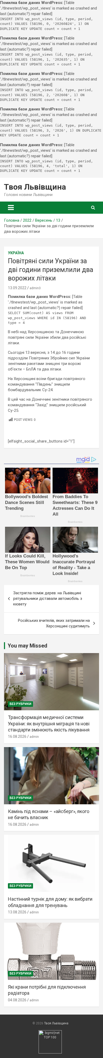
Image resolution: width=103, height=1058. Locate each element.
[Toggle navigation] (11, 208)
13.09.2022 (17, 288)
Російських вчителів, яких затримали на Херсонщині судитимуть (54, 623)
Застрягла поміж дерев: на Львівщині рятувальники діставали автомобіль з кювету (47, 598)
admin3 (35, 288)
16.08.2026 (17, 736)
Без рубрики (20, 704)
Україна (16, 253)
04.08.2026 (17, 1000)
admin (34, 737)
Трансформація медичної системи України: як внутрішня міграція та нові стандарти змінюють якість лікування (49, 724)
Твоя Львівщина (35, 186)
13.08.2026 (17, 912)
